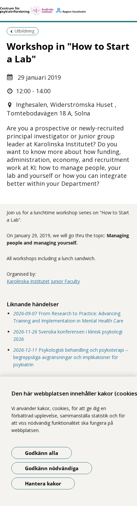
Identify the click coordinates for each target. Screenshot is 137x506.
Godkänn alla (41, 453)
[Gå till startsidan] (68, 10)
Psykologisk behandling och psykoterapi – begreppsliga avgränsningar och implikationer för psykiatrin (70, 357)
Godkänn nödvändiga (51, 468)
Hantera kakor (43, 483)
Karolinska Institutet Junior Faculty (43, 281)
